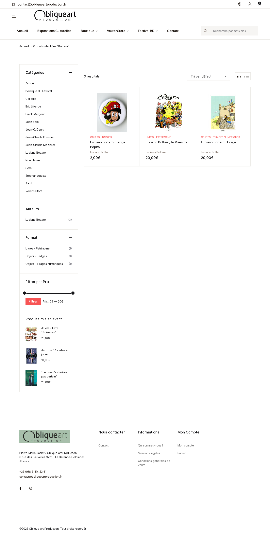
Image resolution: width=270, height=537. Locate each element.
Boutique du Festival (38, 91)
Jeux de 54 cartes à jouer (54, 352)
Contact (173, 31)
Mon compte (185, 445)
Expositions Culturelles (54, 31)
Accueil (22, 31)
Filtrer (33, 301)
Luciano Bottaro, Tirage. (219, 142)
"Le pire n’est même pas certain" (54, 374)
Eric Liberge (33, 106)
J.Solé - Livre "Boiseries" (50, 330)
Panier (181, 453)
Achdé (29, 83)
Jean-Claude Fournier (39, 137)
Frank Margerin (35, 114)
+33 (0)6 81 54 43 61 (32, 471)
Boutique (87, 31)
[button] (250, 4)
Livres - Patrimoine (158, 137)
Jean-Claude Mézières (40, 145)
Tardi (28, 183)
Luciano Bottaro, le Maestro (166, 142)
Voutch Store (33, 191)
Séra (28, 168)
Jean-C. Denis (34, 129)
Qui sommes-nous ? (150, 445)
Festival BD (146, 31)
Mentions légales (149, 453)
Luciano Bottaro (100, 152)
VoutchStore (116, 31)
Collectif (30, 98)
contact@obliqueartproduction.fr (42, 4)
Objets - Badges (101, 137)
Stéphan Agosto (35, 175)
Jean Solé (32, 121)
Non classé (32, 160)
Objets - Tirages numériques (220, 137)
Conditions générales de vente (154, 463)
